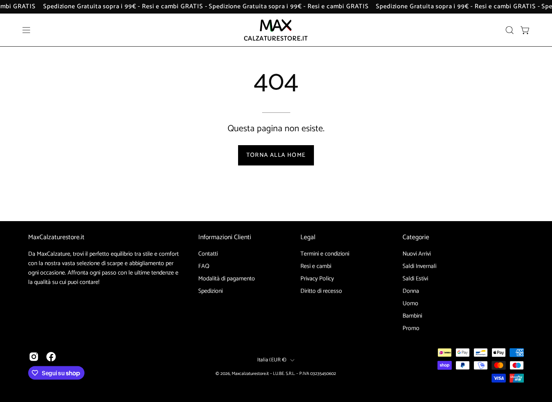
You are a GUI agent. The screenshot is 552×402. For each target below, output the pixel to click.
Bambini (412, 316)
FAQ (204, 266)
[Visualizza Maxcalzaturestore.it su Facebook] (51, 357)
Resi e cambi (315, 266)
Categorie (416, 238)
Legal (307, 238)
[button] (509, 30)
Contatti (208, 254)
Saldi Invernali (419, 266)
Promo (411, 328)
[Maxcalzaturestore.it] (276, 30)
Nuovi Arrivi (417, 254)
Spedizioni (210, 291)
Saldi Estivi (415, 279)
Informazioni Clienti (224, 238)
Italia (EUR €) (272, 359)
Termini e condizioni (324, 254)
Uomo (410, 304)
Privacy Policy (317, 279)
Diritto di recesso (321, 291)
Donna (411, 291)
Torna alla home (276, 155)
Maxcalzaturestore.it (250, 373)
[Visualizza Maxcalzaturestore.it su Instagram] (33, 357)
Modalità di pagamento (226, 279)
